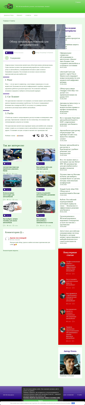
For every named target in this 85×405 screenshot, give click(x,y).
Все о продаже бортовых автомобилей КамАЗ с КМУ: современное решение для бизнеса (70, 121)
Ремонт (19, 15)
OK (73, 403)
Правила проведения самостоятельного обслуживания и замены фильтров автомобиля (72, 332)
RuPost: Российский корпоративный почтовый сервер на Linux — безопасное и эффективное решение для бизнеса (69, 204)
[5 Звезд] (22, 135)
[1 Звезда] (17, 135)
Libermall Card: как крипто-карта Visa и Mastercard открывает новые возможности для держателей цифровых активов (70, 77)
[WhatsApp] (42, 136)
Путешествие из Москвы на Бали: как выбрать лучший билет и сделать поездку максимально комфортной (70, 178)
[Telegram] (34, 136)
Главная (78, 2)
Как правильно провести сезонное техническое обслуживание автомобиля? (71, 313)
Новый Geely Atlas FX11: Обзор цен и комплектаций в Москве (70, 191)
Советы (28, 15)
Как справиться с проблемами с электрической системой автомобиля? (71, 297)
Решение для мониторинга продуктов (70, 37)
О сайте (79, 395)
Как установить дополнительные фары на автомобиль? (72, 282)
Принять (40, 400)
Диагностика (8, 15)
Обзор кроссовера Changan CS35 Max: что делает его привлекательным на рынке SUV (69, 92)
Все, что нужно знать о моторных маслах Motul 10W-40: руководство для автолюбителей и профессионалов (69, 164)
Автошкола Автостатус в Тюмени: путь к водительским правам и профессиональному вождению (70, 107)
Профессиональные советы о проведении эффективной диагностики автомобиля (72, 266)
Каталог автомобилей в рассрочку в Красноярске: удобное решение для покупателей (69, 149)
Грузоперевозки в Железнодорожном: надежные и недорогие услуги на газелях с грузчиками (69, 220)
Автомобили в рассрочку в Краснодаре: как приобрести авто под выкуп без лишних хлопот (70, 134)
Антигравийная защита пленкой (69, 45)
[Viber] (38, 136)
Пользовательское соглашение (65, 395)
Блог (36, 15)
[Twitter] (47, 136)
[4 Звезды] (21, 135)
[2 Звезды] (18, 135)
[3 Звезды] (20, 135)
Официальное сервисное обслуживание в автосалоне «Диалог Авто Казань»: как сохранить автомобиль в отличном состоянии (70, 59)
